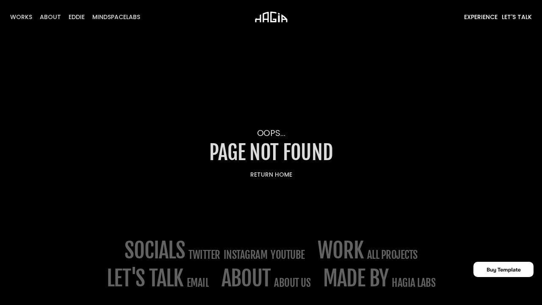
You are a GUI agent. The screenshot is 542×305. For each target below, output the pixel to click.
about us (292, 282)
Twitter (204, 254)
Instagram (246, 254)
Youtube (288, 254)
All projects (392, 254)
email (198, 282)
